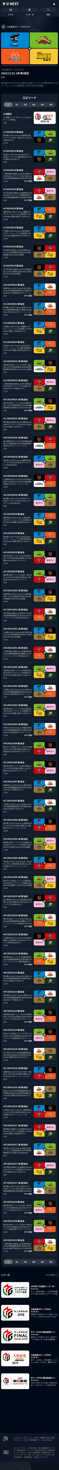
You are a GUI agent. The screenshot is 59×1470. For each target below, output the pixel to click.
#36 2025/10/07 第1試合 (13, 781)
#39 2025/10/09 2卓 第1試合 (15, 839)
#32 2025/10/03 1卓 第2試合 (15, 705)
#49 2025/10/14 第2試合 (13, 1029)
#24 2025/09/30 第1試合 (13, 552)
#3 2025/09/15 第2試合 (13, 151)
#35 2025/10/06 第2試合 (13, 762)
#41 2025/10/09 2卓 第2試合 (15, 877)
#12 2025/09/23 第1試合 (13, 323)
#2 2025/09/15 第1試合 (13, 132)
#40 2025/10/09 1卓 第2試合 (15, 858)
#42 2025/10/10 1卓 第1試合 (15, 896)
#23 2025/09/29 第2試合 (13, 533)
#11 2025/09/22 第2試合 (13, 304)
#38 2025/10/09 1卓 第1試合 (15, 819)
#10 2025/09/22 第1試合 (13, 284)
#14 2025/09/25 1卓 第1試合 (15, 361)
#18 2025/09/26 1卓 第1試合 (15, 437)
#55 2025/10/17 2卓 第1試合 (15, 1144)
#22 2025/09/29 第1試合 (13, 514)
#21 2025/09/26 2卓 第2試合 (15, 494)
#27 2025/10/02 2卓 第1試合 (15, 609)
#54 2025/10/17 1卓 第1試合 (15, 1125)
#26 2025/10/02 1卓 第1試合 (15, 590)
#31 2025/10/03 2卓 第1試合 (15, 686)
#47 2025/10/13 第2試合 (13, 991)
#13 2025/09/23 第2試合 (13, 342)
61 (17, 104)
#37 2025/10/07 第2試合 (13, 800)
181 (33, 104)
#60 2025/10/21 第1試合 (13, 1240)
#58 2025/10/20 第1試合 (13, 1201)
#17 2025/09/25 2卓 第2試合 (15, 418)
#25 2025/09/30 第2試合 (13, 571)
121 (25, 104)
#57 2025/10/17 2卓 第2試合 (15, 1182)
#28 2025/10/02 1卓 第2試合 (15, 628)
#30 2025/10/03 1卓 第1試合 (15, 667)
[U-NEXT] (11, 3)
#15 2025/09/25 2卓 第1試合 (15, 380)
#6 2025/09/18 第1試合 (13, 208)
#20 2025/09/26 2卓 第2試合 (15, 475)
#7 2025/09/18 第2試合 (13, 227)
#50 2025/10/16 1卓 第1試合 (15, 1049)
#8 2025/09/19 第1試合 (13, 246)
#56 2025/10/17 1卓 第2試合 (15, 1163)
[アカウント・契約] (54, 4)
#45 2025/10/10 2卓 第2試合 (15, 953)
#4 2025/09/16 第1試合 (13, 170)
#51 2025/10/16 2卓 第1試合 (15, 1068)
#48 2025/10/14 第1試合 (13, 1010)
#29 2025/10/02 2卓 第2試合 (15, 647)
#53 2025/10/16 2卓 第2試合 (15, 1106)
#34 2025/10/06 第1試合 (13, 743)
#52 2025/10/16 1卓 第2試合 (15, 1087)
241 (42, 104)
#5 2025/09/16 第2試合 (13, 189)
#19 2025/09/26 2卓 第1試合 (15, 456)
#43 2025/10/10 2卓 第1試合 (15, 915)
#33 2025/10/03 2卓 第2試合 (15, 724)
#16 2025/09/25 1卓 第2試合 (15, 399)
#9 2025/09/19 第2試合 (13, 265)
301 (51, 104)
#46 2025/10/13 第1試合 (13, 972)
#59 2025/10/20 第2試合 (13, 1221)
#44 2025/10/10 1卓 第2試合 (15, 934)
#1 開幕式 (7, 113)
